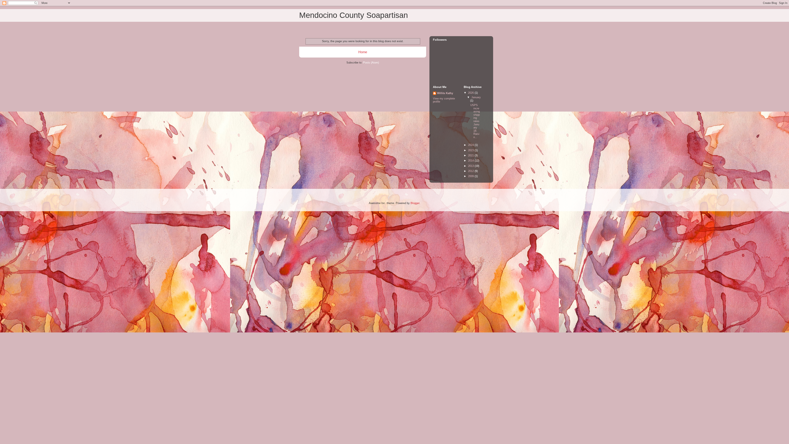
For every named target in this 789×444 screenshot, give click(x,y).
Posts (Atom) (371, 62)
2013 (471, 165)
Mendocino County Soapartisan (353, 15)
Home (362, 52)
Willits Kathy (445, 93)
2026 (471, 92)
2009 (471, 176)
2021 (471, 155)
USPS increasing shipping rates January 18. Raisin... (475, 121)
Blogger (415, 203)
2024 (471, 144)
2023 (471, 150)
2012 (471, 171)
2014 (471, 160)
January (476, 97)
